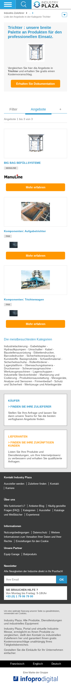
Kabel (48, 349)
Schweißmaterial (50, 358)
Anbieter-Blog (36, 505)
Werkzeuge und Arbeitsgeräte (43, 384)
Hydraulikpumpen (15, 349)
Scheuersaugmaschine (36, 368)
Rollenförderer (38, 362)
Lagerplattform (13, 365)
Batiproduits (30, 554)
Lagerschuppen (42, 371)
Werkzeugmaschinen (17, 371)
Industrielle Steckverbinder (20, 374)
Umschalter (35, 349)
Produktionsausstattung (34, 377)
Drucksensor (12, 368)
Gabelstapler (38, 346)
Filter (13, 109)
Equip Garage (12, 554)
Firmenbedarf (43, 381)
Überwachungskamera (39, 365)
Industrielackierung (16, 346)
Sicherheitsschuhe (15, 362)
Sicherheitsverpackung (40, 355)
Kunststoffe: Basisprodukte (20, 358)
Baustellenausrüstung (17, 352)
